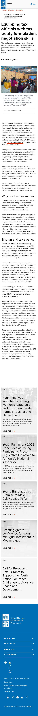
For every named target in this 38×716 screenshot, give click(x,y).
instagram (17, 697)
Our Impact (9, 649)
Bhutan (9, 4)
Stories (19, 10)
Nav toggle (34, 4)
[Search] (10, 668)
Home (4, 10)
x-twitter (27, 697)
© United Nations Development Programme (18, 706)
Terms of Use (9, 691)
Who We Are (9, 638)
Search (31, 4)
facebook (13, 697)
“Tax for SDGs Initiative (15, 142)
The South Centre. (12, 144)
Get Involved (10, 655)
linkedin (8, 697)
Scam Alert (8, 682)
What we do (9, 644)
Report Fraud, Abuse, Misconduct (16, 678)
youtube (22, 697)
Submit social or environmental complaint (15, 686)
